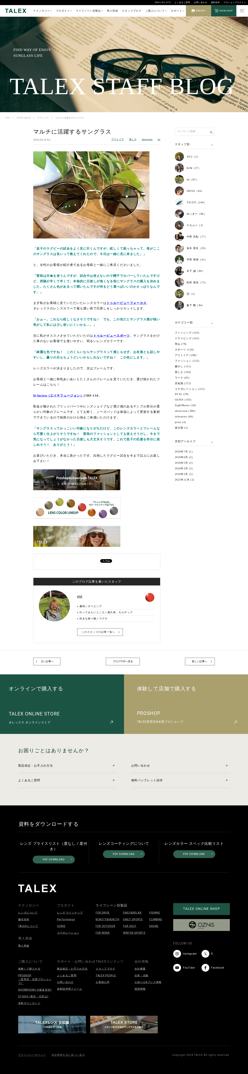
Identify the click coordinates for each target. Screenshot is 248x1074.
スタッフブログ (131, 10)
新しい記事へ (199, 661)
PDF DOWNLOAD (54, 859)
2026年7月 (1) (184, 451)
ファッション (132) (187, 361)
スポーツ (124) (184, 349)
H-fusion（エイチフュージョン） (58, 395)
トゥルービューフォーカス (127, 303)
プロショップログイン (234, 2)
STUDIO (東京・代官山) (33, 996)
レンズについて (28, 912)
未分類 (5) (181, 427)
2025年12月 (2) (184, 479)
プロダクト (63, 10)
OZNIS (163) (183, 399)
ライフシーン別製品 (88, 10)
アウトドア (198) (186, 355)
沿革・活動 (142, 975)
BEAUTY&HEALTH (107, 919)
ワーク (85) (182, 377)
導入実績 (112, 10)
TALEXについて (28, 926)
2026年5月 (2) (184, 463)
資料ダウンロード (29, 1003)
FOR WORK (103, 932)
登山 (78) (181, 344)
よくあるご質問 (182, 2)
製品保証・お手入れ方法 (35, 765)
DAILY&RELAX (132, 912)
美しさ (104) (183, 372)
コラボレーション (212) (190, 389)
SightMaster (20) (185, 405)
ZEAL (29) (182, 394)
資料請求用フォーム (69, 988)
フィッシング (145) (187, 332)
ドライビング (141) (187, 338)
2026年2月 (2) (184, 474)
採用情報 (140, 988)
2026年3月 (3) (184, 468)
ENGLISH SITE (163, 2)
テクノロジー (41, 10)
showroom (147, 139)
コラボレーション (68, 932)
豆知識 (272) (183, 383)
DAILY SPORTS (133, 919)
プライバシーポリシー (32, 1054)
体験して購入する (29, 968)
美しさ (133, 139)
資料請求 (215, 2)
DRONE (153, 926)
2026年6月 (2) (184, 457)
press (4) (180, 422)
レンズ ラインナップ (70, 912)
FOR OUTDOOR (105, 926)
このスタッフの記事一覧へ (98, 632)
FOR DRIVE (103, 912)
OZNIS (61, 926)
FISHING (154, 912)
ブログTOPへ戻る (123, 661)
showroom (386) (185, 411)
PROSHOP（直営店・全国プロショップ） (35, 979)
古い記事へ (47, 661)
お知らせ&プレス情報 (148, 982)
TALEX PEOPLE (106, 975)
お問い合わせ (200, 2)
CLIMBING (155, 919)
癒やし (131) (183, 366)
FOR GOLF (129, 926)
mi (159, 139)
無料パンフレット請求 (147, 780)
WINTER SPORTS (134, 932)
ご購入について (155, 10)
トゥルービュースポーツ (111, 335)
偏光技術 (23, 919)
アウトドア (43, 118)
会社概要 (140, 968)
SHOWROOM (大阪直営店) (35, 989)
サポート (176, 10)
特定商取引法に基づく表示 (68, 1054)
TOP (7, 118)
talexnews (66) (184, 416)
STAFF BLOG (24, 118)
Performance (66, 919)
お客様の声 (103, 982)
